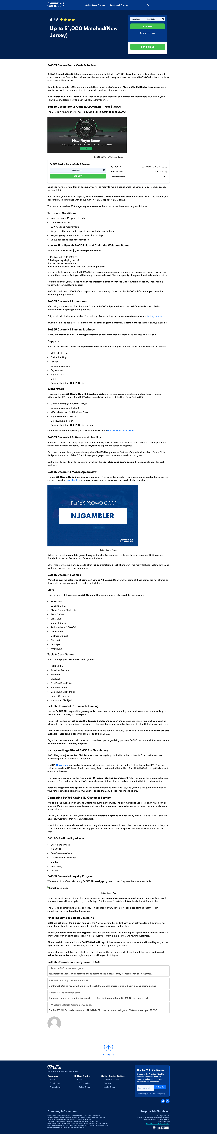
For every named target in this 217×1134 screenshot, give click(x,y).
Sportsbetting (84, 1083)
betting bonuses (155, 316)
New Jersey (62, 765)
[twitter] (163, 1101)
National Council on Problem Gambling (158, 1124)
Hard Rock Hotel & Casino (120, 430)
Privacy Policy (55, 1087)
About (52, 1079)
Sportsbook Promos (119, 5)
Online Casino (84, 1087)
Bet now (78, 176)
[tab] (108, 970)
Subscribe (160, 1087)
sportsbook (71, 480)
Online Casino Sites (111, 1079)
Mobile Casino (109, 1087)
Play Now (148, 26)
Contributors (55, 1083)
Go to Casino (147, 47)
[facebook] (168, 1101)
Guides (79, 1079)
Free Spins (108, 1083)
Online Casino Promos (95, 5)
